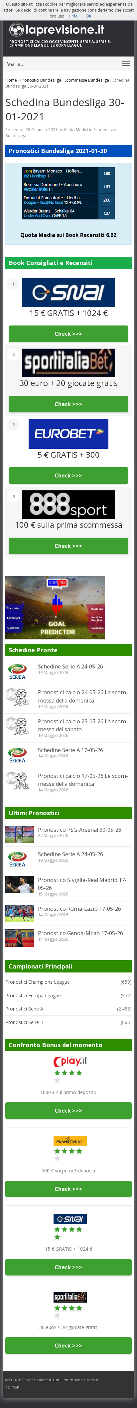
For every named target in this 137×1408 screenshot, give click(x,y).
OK (88, 16)
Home (11, 80)
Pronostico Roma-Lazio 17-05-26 (79, 908)
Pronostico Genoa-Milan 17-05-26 (80, 933)
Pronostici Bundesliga (40, 80)
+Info (73, 16)
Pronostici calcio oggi (34, 41)
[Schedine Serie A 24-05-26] (19, 672)
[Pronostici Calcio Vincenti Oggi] (68, 29)
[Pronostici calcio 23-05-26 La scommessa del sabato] (19, 726)
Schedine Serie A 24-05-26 (70, 666)
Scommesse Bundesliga (87, 80)
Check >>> (68, 333)
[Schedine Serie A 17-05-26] (19, 755)
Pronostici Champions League (37, 982)
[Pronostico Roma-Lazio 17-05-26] (19, 913)
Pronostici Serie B (24, 1022)
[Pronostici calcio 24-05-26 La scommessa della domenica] (19, 697)
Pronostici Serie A (24, 1009)
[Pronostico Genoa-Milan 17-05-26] (19, 937)
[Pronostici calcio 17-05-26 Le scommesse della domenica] (19, 781)
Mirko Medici (76, 130)
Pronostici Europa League (33, 995)
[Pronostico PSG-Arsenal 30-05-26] (19, 834)
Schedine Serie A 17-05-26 (70, 750)
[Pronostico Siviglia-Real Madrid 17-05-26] (19, 884)
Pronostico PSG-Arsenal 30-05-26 (79, 829)
